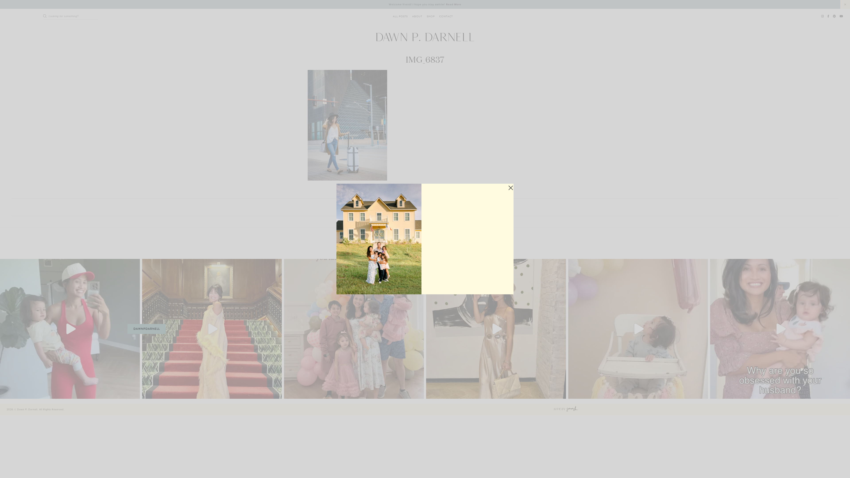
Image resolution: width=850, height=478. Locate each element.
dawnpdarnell (146, 329)
